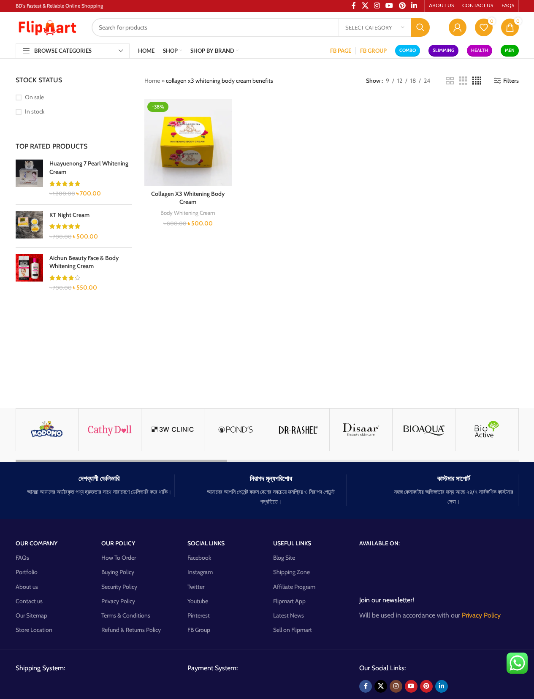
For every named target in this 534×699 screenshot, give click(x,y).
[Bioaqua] (424, 430)
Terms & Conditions (125, 615)
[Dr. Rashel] (298, 430)
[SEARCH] (420, 27)
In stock (34, 111)
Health (479, 50)
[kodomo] (47, 430)
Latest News (288, 615)
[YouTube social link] (411, 686)
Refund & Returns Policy (131, 630)
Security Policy (119, 587)
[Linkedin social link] (441, 686)
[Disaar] (361, 430)
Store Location (34, 630)
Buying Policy (117, 572)
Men (510, 50)
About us (27, 587)
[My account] (458, 27)
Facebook (199, 557)
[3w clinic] (172, 430)
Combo (407, 50)
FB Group (198, 630)
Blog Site (284, 557)
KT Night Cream (69, 215)
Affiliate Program (294, 587)
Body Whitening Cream (187, 212)
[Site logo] (47, 26)
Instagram (200, 572)
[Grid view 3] (463, 81)
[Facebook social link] (365, 686)
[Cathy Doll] (110, 430)
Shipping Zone (291, 572)
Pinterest (198, 615)
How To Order (118, 557)
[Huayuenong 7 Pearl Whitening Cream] (29, 179)
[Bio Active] (486, 430)
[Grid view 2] (450, 81)
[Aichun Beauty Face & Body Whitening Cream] (29, 273)
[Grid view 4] (476, 81)
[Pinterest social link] (426, 686)
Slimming (443, 50)
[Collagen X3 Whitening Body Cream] (188, 142)
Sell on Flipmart (292, 630)
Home (152, 80)
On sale (34, 97)
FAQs (22, 557)
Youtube (197, 601)
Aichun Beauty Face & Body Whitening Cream (84, 262)
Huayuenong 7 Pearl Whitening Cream (88, 168)
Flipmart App (289, 601)
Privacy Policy (118, 601)
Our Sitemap (31, 615)
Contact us (29, 601)
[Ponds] (235, 430)
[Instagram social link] (396, 686)
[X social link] (380, 686)
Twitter (195, 587)
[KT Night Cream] (29, 226)
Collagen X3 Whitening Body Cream (188, 198)
